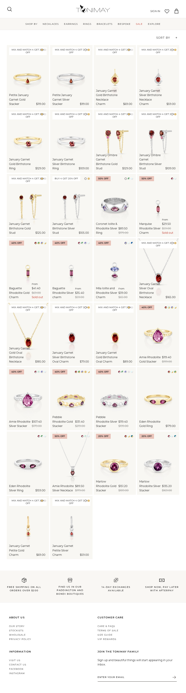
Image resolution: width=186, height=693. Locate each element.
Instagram (17, 673)
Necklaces (51, 24)
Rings (87, 24)
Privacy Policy (20, 639)
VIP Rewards (107, 639)
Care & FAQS (106, 626)
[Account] (154, 11)
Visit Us (14, 660)
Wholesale (17, 634)
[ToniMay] (93, 9)
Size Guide (105, 634)
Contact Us (17, 664)
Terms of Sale (108, 630)
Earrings (71, 24)
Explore (154, 24)
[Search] (9, 9)
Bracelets (105, 24)
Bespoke (124, 24)
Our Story (16, 626)
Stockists (16, 630)
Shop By (31, 24)
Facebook (16, 669)
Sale (139, 24)
